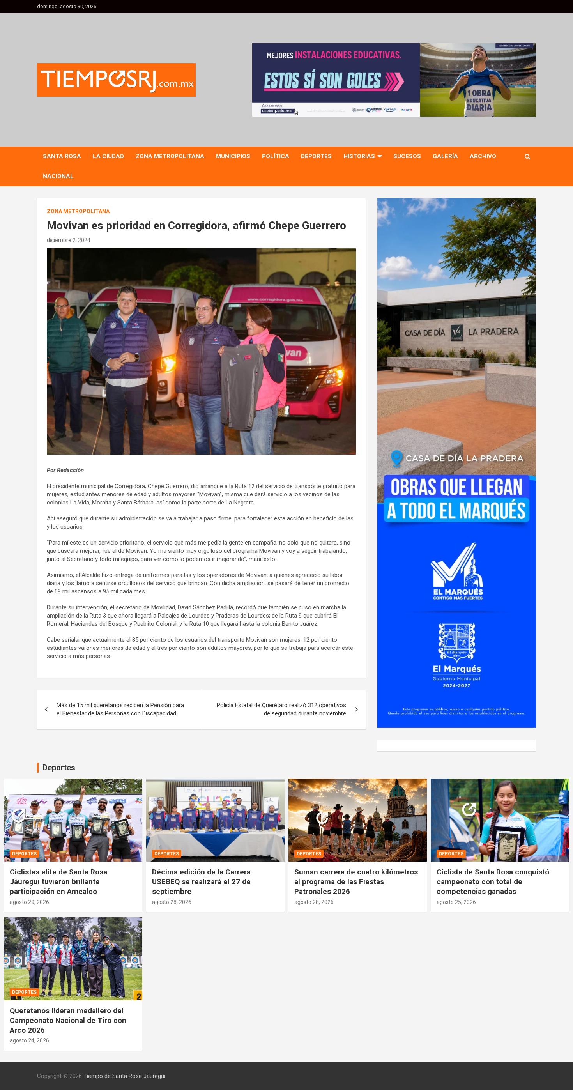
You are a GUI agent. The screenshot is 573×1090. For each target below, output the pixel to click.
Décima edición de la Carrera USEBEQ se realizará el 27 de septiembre (201, 881)
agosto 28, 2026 (171, 902)
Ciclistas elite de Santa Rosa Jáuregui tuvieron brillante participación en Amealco (58, 881)
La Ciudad (108, 156)
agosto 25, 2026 (456, 902)
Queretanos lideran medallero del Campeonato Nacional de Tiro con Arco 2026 (68, 1020)
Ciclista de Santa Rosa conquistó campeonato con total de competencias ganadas (493, 881)
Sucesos (407, 156)
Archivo (483, 156)
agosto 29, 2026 (29, 902)
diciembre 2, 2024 (68, 240)
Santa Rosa (62, 156)
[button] (394, 80)
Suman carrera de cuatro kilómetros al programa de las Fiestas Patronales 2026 (356, 881)
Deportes (316, 156)
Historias (359, 156)
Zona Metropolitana (170, 156)
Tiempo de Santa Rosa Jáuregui (124, 1075)
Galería (445, 156)
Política (275, 156)
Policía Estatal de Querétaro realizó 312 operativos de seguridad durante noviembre (281, 709)
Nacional (58, 176)
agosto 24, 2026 (29, 1040)
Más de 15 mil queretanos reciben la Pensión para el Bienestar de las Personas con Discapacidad (120, 709)
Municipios (233, 156)
